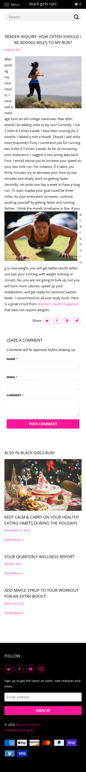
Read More (13, 539)
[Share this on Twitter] (46, 320)
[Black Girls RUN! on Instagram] (42, 669)
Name (12, 359)
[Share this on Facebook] (56, 320)
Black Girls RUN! (28, 724)
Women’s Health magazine (57, 304)
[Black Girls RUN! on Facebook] (20, 669)
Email (12, 377)
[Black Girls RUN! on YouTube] (31, 669)
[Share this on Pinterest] (66, 320)
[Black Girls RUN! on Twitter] (9, 669)
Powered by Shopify (19, 730)
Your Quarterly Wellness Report (39, 556)
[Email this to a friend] (76, 320)
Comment (15, 395)
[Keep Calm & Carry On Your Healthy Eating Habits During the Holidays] (43, 485)
